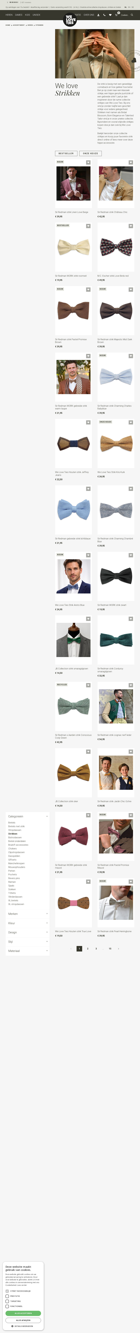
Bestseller (66, 153)
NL (126, 7)
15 (110, 948)
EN (129, 7)
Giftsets (12, 859)
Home (8, 25)
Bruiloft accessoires (18, 845)
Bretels (11, 822)
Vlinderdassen (15, 896)
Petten (11, 871)
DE (133, 7)
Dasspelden (14, 856)
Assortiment (19, 25)
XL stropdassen (16, 904)
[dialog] (23, 1296)
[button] (132, 15)
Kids (27, 15)
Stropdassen (14, 830)
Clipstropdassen (16, 852)
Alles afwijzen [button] (23, 1320)
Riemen (12, 882)
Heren (9, 15)
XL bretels (13, 900)
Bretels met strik (16, 826)
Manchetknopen (16, 863)
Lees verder (22, 1285)
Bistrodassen (15, 837)
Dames (18, 15)
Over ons (89, 15)
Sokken (12, 889)
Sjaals (11, 885)
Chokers (12, 848)
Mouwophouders (16, 867)
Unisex (36, 15)
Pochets (12, 874)
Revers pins (14, 878)
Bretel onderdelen (17, 841)
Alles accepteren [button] (23, 1313)
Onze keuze (90, 153)
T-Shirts (12, 893)
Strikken (39, 25)
